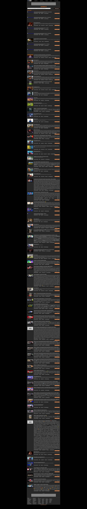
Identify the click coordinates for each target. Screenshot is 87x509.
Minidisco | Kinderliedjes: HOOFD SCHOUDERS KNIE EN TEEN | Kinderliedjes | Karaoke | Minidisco (45, 327)
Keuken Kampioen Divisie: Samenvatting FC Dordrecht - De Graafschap (42, 33)
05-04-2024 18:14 (36, 176)
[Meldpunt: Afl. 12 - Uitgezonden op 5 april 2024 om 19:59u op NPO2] (30, 121)
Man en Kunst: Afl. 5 (36, 60)
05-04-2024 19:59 (36, 121)
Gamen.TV (43, 264)
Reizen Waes (29, 502)
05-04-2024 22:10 (36, 63)
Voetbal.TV (42, 13)
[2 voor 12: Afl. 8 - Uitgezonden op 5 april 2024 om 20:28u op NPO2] (30, 100)
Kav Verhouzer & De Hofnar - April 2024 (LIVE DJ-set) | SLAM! (41, 192)
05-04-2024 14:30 (36, 302)
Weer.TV (50, 501)
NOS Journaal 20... (29, 503)
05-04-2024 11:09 (36, 351)
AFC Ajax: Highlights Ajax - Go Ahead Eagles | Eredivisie (40, 467)
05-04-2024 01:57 (36, 465)
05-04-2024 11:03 (36, 357)
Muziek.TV (47, 25)
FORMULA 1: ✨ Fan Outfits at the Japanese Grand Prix (40, 108)
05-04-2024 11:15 (36, 345)
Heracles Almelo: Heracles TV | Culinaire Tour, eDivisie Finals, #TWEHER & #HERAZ (43, 473)
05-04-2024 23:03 (36, 29)
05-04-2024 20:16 (36, 105)
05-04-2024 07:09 (36, 413)
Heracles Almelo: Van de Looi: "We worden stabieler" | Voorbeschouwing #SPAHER (43, 310)
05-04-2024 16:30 (36, 264)
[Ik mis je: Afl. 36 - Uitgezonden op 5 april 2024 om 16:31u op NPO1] (30, 257)
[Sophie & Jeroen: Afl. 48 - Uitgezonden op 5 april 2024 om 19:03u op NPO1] (30, 132)
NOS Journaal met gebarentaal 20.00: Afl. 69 (39, 462)
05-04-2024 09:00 (36, 407)
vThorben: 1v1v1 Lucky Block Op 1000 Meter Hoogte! (40, 260)
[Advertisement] (43, 3)
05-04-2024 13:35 (36, 313)
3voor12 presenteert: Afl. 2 (37, 22)
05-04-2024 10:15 (36, 390)
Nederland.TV (47, 499)
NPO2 (39, 63)
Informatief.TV (42, 74)
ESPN (39, 13)
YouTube (40, 41)
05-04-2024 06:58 (36, 418)
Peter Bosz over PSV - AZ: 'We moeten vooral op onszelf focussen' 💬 (42, 135)
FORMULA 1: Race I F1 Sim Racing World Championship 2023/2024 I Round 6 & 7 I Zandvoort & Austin (46, 341)
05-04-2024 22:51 (36, 41)
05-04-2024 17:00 (36, 242)
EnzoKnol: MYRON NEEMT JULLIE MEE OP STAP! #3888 (40, 274)
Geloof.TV (42, 258)
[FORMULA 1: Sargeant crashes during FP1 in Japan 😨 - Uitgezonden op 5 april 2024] (30, 418)
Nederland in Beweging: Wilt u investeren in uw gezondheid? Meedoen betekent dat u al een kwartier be (46, 387)
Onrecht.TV (42, 121)
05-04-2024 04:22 (36, 459)
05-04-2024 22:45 (36, 45)
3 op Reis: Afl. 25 (36, 92)
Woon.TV (50, 502)
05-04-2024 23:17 (36, 13)
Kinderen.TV (43, 500)
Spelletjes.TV (42, 100)
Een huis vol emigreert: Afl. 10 (37, 76)
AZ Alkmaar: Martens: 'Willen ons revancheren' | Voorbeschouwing (42, 321)
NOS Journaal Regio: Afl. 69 (37, 173)
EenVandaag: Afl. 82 (36, 168)
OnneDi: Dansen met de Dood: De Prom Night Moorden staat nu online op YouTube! (44, 249)
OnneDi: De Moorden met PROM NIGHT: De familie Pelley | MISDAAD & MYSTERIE (43, 266)
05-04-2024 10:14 (36, 397)
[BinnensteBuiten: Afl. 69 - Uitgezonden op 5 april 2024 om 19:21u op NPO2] (30, 127)
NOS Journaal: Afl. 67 (36, 244)
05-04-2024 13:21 (36, 319)
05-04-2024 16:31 (36, 258)
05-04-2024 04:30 (36, 454)
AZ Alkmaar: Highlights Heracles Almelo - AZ (39, 370)
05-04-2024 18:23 (36, 166)
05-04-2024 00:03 (36, 476)
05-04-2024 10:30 (36, 374)
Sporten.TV (42, 105)
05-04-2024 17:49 (36, 206)
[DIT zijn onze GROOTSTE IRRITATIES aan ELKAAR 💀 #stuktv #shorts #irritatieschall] (30, 232)
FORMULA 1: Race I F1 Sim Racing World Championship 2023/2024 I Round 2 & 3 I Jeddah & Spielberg (46, 381)
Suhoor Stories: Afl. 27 (36, 451)
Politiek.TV (47, 502)
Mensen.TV (46, 57)
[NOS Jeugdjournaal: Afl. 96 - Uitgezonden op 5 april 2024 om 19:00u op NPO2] (30, 143)
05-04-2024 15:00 (36, 296)
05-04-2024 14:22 (36, 308)
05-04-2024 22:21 (36, 57)
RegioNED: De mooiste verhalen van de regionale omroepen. (41, 156)
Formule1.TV (43, 111)
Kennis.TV (43, 499)
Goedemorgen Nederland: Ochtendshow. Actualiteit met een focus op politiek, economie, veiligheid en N (46, 399)
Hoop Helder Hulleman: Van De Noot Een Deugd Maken (40, 38)
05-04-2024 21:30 (36, 74)
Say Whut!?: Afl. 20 (36, 208)
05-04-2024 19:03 (36, 133)
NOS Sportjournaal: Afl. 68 (37, 151)
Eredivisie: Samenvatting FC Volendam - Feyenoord (40, 213)
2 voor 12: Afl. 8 (35, 97)
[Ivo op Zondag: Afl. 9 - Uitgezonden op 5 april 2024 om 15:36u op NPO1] (30, 290)
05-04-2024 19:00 (36, 138)
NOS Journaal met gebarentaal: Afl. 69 (38, 404)
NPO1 (39, 57)
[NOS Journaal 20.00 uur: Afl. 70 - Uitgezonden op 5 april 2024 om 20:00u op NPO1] (30, 116)
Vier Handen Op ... (34, 500)
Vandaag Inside (29, 499)
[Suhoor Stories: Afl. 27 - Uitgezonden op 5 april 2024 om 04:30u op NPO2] (30, 454)
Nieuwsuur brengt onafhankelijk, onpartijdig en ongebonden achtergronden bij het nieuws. (45, 65)
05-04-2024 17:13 (36, 221)
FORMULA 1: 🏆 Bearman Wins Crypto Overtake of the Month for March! (42, 293)
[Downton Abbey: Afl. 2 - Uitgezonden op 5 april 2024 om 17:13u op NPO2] (30, 221)
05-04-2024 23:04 (36, 25)
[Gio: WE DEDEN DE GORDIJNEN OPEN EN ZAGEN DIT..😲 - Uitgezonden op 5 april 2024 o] (30, 204)
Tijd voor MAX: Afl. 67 (36, 224)
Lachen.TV (43, 501)
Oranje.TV (47, 501)
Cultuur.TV (42, 63)
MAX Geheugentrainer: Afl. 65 (37, 376)
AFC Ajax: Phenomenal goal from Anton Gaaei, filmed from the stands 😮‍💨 (43, 81)
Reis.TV (46, 149)
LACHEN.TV (44, 7)
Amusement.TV (43, 25)
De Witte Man (29, 500)
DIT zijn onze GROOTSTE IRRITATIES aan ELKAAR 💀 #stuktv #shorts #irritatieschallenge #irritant (45, 229)
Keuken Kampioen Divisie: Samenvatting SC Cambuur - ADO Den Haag (42, 17)
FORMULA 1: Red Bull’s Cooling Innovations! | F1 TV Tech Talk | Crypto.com (42, 298)
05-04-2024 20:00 (36, 111)
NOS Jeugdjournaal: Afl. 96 (37, 140)
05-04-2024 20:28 (36, 100)
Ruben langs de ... (34, 499)
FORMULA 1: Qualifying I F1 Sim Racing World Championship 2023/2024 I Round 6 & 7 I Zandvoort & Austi (46, 347)
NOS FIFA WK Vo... (34, 503)
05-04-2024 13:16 (36, 325)
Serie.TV (43, 41)
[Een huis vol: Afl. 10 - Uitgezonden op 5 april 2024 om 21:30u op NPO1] (30, 73)
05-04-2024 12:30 (36, 339)
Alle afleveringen (46, 13)
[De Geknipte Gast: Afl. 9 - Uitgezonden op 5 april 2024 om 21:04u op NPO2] (30, 89)
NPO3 (39, 25)
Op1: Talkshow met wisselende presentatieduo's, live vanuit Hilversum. (42, 54)
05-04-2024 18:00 (36, 190)
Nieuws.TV (50, 57)
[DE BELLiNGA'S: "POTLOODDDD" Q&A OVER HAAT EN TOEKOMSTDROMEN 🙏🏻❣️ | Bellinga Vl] (30, 423)
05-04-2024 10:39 (36, 368)
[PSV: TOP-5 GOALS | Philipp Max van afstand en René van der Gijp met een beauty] (30, 318)
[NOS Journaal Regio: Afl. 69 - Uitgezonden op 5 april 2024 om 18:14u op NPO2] (30, 176)
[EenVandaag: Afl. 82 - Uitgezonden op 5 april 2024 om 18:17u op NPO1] (30, 171)
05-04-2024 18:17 (36, 171)
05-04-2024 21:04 (36, 89)
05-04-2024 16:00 (36, 272)
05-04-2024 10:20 (36, 385)
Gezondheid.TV (45, 258)
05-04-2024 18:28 (36, 159)
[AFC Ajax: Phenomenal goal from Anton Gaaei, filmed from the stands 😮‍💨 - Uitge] (30, 84)
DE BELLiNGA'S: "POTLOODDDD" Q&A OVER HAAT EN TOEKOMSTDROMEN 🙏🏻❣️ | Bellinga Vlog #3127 (45, 420)
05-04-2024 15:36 (36, 290)
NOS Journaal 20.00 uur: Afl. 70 (37, 113)
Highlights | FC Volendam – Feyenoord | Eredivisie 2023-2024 (41, 484)
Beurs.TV (43, 190)
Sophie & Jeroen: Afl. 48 (37, 129)
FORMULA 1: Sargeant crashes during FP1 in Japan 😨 (40, 415)
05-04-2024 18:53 (36, 149)
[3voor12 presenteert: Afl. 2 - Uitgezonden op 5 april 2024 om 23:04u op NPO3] (30, 25)
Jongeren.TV (42, 143)
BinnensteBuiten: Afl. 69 (37, 124)
